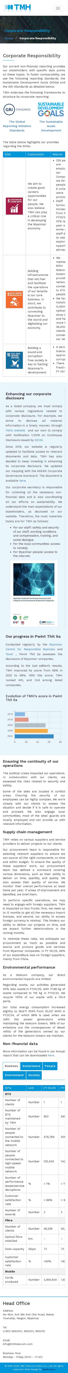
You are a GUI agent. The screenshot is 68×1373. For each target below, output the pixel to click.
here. (51, 1055)
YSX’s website (16, 430)
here (22, 480)
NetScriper (48, 1369)
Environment (14, 1075)
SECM (39, 440)
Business (11, 1066)
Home (9, 38)
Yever (9, 654)
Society (34, 1075)
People (50, 1066)
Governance (31, 1066)
